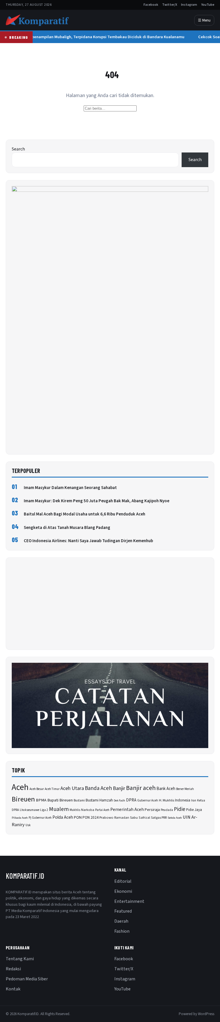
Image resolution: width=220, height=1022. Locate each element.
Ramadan (121, 817)
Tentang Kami (20, 959)
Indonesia (182, 800)
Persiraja (152, 810)
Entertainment (129, 901)
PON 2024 (90, 817)
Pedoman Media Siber (27, 979)
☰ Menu (204, 20)
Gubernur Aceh (147, 800)
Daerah (121, 921)
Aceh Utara (72, 788)
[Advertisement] (110, 603)
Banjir (119, 788)
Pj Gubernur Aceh (40, 818)
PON (78, 817)
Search (18, 149)
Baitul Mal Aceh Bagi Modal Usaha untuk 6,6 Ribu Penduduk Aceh (84, 514)
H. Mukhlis (166, 800)
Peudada (167, 809)
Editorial (122, 881)
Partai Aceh (102, 810)
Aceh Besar (37, 789)
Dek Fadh (119, 800)
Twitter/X (169, 4)
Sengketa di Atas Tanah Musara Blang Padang (67, 528)
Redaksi (13, 969)
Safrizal (144, 817)
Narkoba (87, 809)
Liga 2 (44, 809)
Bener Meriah (185, 789)
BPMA (41, 800)
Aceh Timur (52, 789)
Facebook (151, 4)
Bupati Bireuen (60, 800)
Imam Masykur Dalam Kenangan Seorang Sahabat (70, 488)
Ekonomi (123, 891)
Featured (123, 911)
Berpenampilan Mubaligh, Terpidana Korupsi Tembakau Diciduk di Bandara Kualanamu (103, 37)
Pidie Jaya (194, 809)
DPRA (131, 800)
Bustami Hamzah (99, 800)
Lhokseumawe (29, 809)
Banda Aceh (98, 788)
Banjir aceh (141, 788)
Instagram (189, 4)
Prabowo (106, 817)
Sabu (134, 817)
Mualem (59, 809)
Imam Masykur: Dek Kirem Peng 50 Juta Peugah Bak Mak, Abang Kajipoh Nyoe (96, 501)
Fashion (121, 931)
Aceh (20, 787)
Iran (193, 800)
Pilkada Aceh (20, 818)
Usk (28, 825)
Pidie (179, 809)
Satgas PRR (159, 817)
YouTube (207, 4)
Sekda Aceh (175, 818)
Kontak (13, 989)
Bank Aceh (165, 789)
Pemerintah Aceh (127, 809)
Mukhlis (75, 809)
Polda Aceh (62, 817)
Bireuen (23, 799)
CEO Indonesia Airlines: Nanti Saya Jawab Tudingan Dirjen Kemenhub (88, 541)
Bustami (79, 800)
